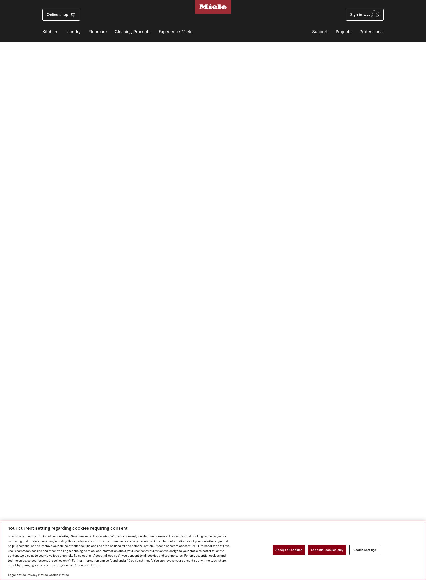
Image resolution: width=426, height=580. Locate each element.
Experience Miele (176, 32)
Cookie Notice (59, 575)
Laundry (73, 32)
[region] (213, 550)
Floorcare (98, 32)
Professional (371, 32)
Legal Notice (17, 575)
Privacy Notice (37, 575)
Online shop (57, 15)
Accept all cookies (288, 549)
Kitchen (49, 32)
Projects (344, 32)
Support (320, 32)
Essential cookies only (327, 549)
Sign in (356, 15)
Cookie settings (364, 549)
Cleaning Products (133, 32)
